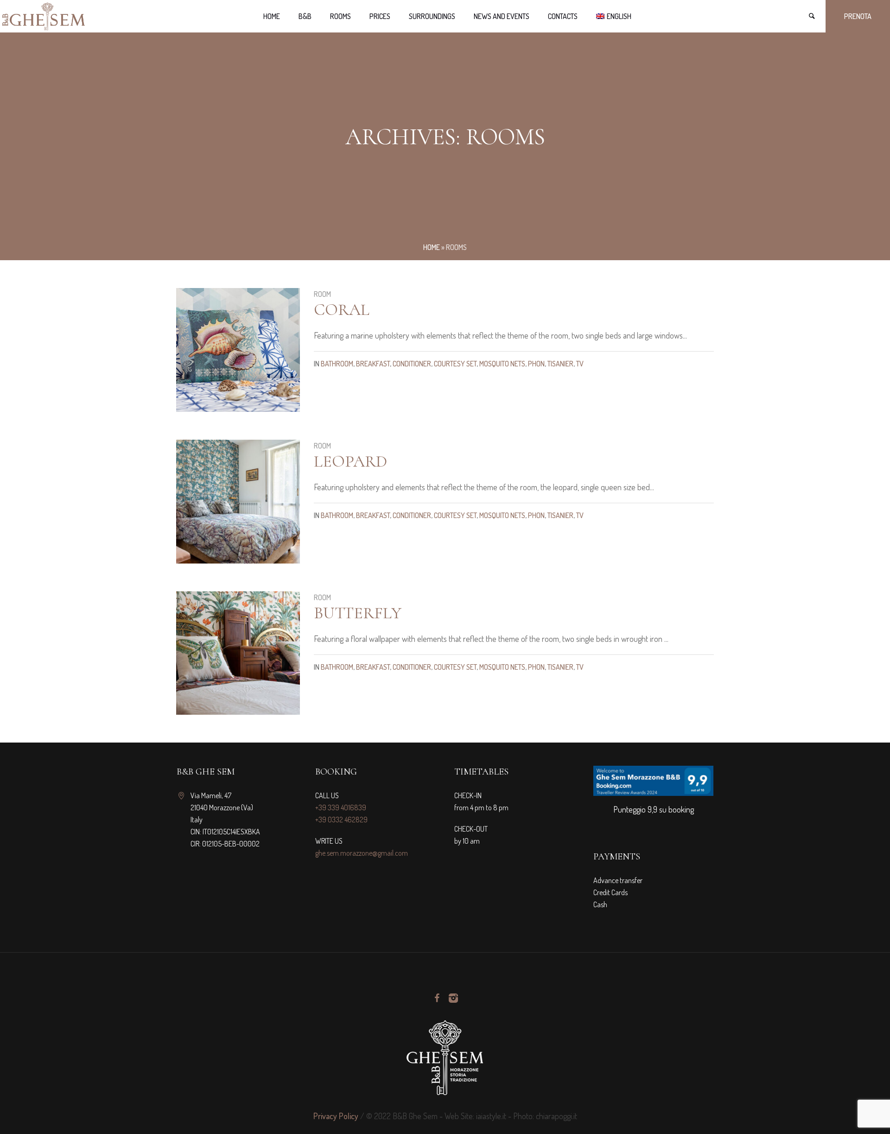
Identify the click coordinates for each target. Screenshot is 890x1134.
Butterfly (357, 613)
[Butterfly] (238, 653)
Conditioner (412, 363)
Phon (536, 363)
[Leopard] (238, 502)
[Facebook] (437, 998)
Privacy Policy (335, 1116)
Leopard (350, 461)
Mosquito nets (502, 363)
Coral (341, 310)
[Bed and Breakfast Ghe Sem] (445, 1057)
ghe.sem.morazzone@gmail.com (361, 853)
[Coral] (238, 350)
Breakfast (373, 363)
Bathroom (337, 363)
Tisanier (560, 363)
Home (431, 247)
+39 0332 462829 (341, 819)
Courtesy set (455, 363)
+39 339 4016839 (340, 807)
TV (580, 363)
